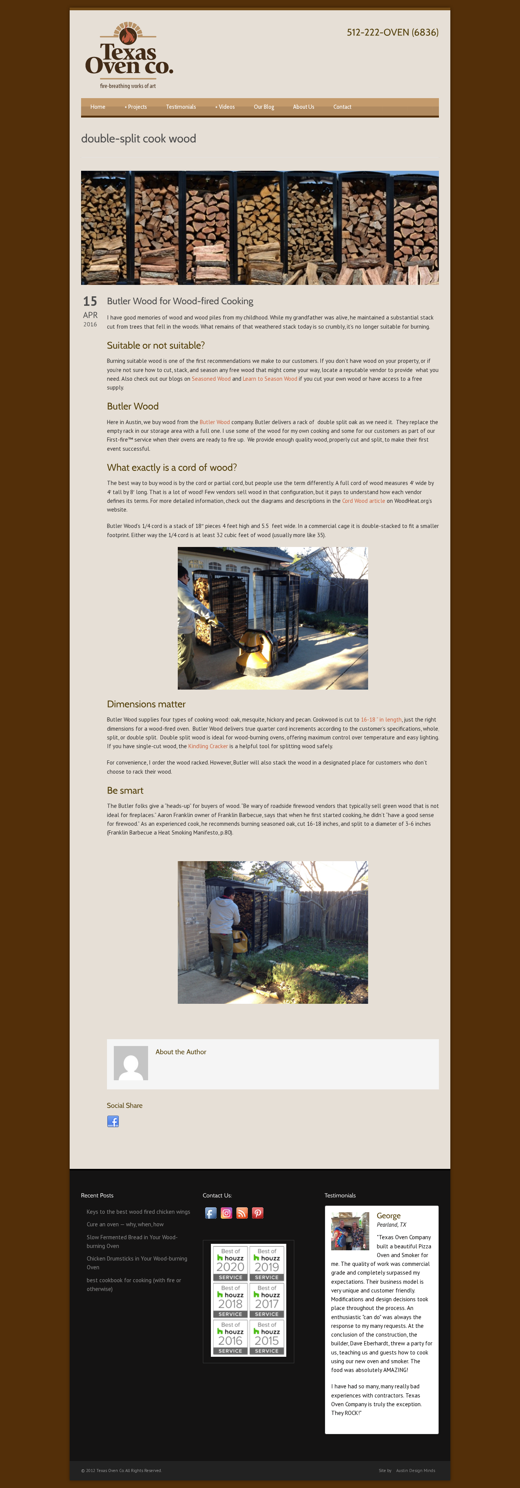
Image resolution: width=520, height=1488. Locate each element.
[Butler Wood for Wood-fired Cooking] (260, 228)
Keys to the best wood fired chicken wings (138, 1211)
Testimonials (181, 106)
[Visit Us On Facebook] (211, 1218)
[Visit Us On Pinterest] (257, 1218)
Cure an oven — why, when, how (125, 1224)
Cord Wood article (363, 500)
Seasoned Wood (211, 378)
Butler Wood (215, 422)
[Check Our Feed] (242, 1218)
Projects (135, 106)
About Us (303, 106)
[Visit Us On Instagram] (226, 1218)
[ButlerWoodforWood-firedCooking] (180, 300)
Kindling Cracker (208, 746)
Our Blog (264, 106)
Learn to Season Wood (270, 378)
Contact (342, 106)
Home (98, 106)
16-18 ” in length (381, 719)
